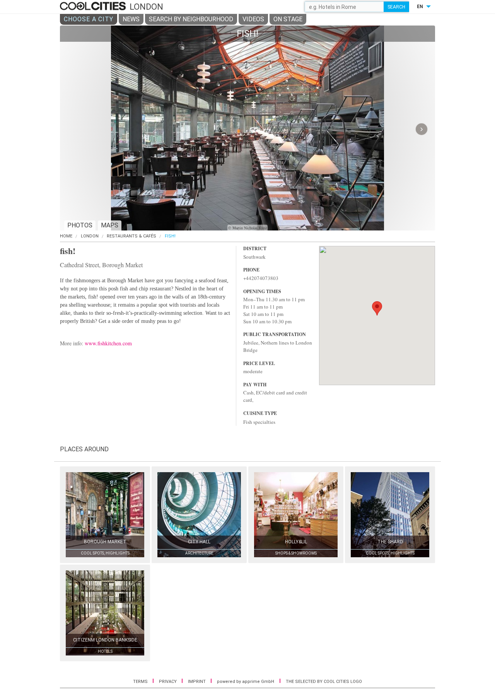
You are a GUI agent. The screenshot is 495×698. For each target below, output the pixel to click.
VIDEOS (253, 19)
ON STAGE (287, 19)
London (90, 236)
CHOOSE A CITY (88, 19)
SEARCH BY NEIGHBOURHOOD (191, 19)
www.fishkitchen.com (108, 343)
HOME (66, 236)
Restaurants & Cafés (131, 236)
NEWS (131, 19)
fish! (170, 236)
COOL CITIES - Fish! (94, 7)
